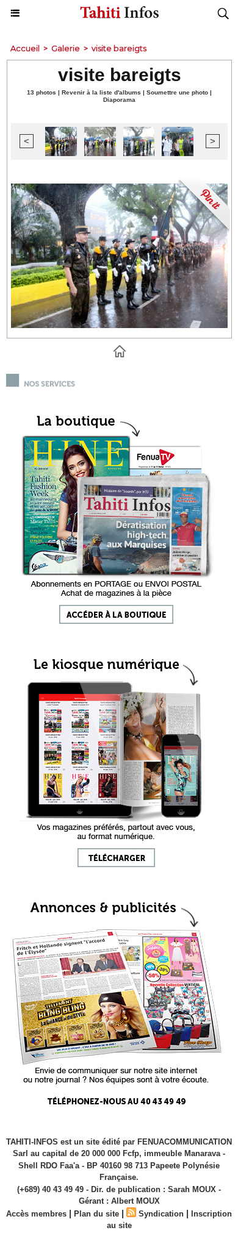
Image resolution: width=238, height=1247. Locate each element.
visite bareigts (119, 48)
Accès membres (36, 1213)
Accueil (25, 48)
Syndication (161, 1213)
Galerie (65, 48)
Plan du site (96, 1213)
